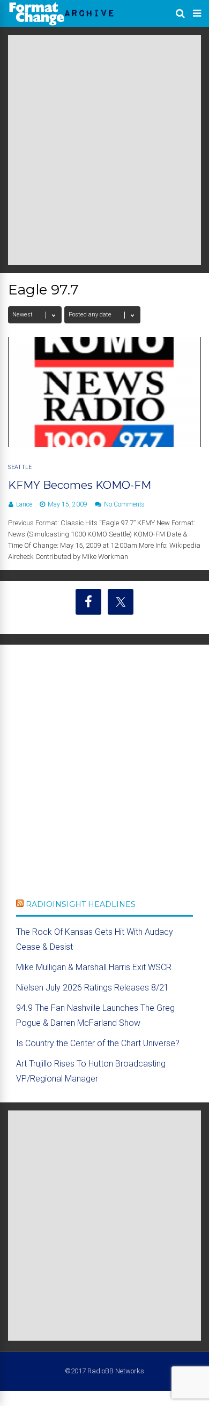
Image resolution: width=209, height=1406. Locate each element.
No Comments (124, 504)
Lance (24, 504)
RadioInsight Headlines (81, 904)
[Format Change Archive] (61, 23)
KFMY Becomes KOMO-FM (79, 485)
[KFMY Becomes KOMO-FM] (104, 444)
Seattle (20, 467)
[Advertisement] (104, 150)
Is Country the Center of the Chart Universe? (98, 1043)
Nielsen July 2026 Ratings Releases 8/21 (92, 987)
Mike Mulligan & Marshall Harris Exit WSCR (93, 967)
